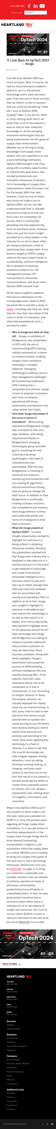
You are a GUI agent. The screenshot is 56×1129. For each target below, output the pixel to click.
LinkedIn (47, 1124)
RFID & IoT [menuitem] (11, 1080)
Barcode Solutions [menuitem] (13, 1059)
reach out (24, 922)
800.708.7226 (17, 6)
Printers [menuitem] (9, 1076)
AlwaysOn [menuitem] (10, 1025)
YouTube (52, 1124)
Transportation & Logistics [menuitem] (16, 1046)
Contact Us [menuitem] (11, 1109)
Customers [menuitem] (11, 1093)
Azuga (10, 309)
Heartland (15, 869)
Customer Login (16, 13)
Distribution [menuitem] (11, 1042)
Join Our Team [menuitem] (12, 1105)
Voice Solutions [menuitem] (12, 1084)
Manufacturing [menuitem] (12, 1038)
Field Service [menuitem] (11, 1050)
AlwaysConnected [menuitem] (13, 1029)
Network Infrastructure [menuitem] (15, 1072)
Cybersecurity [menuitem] (12, 1068)
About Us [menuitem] (10, 1097)
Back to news (10, 964)
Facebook (43, 1124)
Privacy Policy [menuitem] (12, 1101)
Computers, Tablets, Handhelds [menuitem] (18, 1064)
